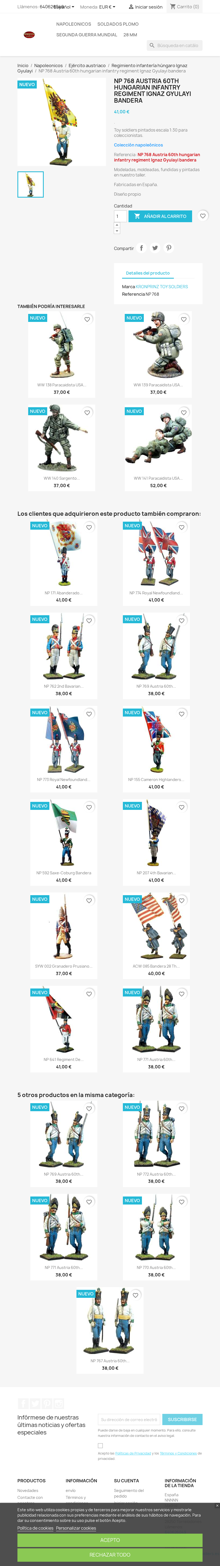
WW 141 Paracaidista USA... (158, 478)
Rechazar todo (110, 1555)
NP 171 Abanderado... (64, 592)
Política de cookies (35, 1528)
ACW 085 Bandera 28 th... (156, 966)
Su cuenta (126, 1481)
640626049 (52, 7)
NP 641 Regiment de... (64, 1059)
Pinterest (168, 248)
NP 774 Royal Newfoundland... (156, 592)
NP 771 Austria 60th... (156, 1059)
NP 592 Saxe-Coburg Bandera (63, 872)
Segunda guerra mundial (86, 35)
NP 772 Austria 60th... (156, 1174)
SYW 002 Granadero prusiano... (64, 966)
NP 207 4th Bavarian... (156, 872)
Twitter (35, 1403)
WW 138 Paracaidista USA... (61, 384)
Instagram (58, 1403)
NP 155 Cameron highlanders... (156, 779)
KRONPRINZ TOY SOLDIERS (162, 287)
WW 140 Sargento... (62, 478)
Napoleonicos (73, 24)
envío (71, 1490)
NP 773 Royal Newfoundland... (63, 779)
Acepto (110, 1540)
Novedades (27, 1490)
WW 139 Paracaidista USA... (158, 384)
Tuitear (155, 248)
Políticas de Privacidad (133, 1453)
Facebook (23, 1403)
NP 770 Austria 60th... (156, 1267)
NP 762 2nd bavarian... (64, 686)
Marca (128, 286)
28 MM (130, 35)
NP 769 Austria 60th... (156, 686)
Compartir (141, 248)
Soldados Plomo (118, 24)
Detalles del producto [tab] (148, 273)
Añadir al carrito (160, 216)
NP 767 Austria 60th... (110, 1360)
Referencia (133, 294)
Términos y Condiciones (178, 1453)
